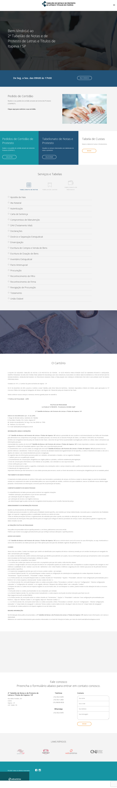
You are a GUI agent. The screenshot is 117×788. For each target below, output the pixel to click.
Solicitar (9, 157)
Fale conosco (84, 78)
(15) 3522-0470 (58, 713)
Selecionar (49, 157)
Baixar (89, 150)
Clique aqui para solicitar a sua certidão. (22, 109)
